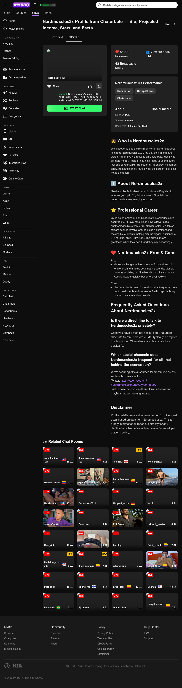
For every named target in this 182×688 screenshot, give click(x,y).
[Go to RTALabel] (17, 666)
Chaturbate (124, 98)
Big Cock (143, 126)
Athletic (132, 126)
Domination (124, 91)
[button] (5, 5)
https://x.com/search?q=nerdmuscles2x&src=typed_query (133, 382)
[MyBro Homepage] (21, 4)
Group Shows (145, 91)
